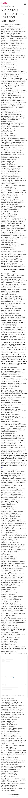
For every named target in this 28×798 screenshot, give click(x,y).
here (2, 467)
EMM (4, 3)
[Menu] (25, 4)
